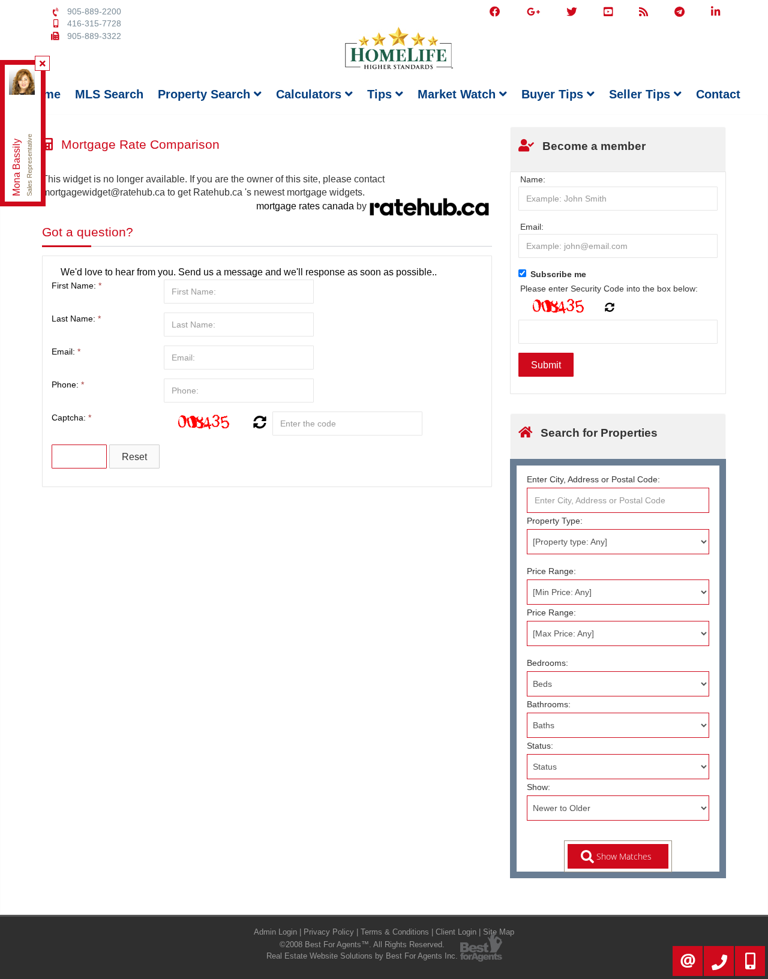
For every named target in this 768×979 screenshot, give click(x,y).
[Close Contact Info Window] (43, 63)
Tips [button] (381, 94)
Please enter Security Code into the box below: (609, 288)
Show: (538, 787)
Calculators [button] (310, 94)
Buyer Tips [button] (554, 94)
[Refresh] (258, 423)
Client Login (456, 931)
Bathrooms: (549, 704)
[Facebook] (495, 12)
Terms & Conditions (395, 931)
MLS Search (109, 94)
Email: (66, 351)
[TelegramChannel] (679, 12)
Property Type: (555, 520)
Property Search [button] (206, 94)
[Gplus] (533, 12)
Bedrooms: (547, 663)
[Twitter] (571, 12)
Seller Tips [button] (641, 94)
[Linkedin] (715, 12)
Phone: (68, 384)
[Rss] (643, 12)
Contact (718, 94)
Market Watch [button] (458, 94)
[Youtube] (608, 12)
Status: (540, 745)
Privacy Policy (329, 931)
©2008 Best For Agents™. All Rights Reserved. (362, 944)
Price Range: (551, 571)
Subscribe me (558, 274)
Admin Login (275, 931)
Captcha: (71, 417)
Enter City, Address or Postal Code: (593, 479)
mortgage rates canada (305, 206)
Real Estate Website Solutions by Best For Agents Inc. (362, 955)
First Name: (76, 285)
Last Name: (76, 318)
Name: (532, 179)
